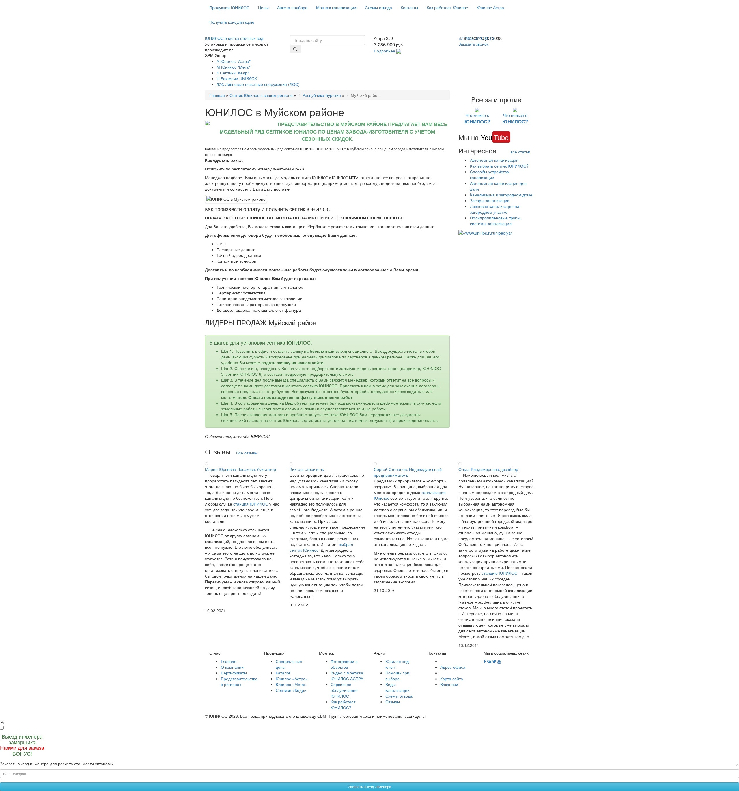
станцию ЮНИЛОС (499, 573)
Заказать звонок (473, 44)
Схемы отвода (378, 7)
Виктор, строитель (307, 469)
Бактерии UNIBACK (237, 78)
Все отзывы (247, 453)
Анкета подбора (292, 7)
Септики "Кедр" (233, 73)
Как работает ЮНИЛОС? (343, 704)
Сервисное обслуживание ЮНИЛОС (344, 690)
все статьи (520, 152)
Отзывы (392, 701)
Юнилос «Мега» (291, 684)
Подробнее (384, 51)
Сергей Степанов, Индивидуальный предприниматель (408, 472)
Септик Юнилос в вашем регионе (261, 95)
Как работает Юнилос (447, 7)
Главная (217, 95)
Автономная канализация (494, 160)
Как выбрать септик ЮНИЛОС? (499, 166)
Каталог (283, 673)
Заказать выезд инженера (369, 786)
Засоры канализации (490, 200)
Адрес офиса (452, 667)
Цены (263, 7)
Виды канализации (397, 687)
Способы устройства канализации (489, 174)
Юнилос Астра (490, 7)
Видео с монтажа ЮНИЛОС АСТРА (347, 675)
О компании (232, 667)
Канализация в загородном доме (501, 195)
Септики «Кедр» (291, 690)
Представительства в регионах (239, 681)
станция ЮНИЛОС (250, 504)
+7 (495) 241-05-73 (476, 38)
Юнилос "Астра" (234, 61)
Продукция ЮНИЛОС (229, 7)
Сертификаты (234, 673)
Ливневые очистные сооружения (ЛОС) (258, 84)
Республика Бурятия (322, 95)
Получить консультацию (231, 22)
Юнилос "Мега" (233, 67)
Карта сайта (451, 678)
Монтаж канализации (336, 7)
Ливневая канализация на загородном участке (494, 209)
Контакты (409, 7)
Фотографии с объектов (344, 664)
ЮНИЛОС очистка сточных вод (234, 38)
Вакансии (449, 684)
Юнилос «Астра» (292, 678)
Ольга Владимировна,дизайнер (488, 469)
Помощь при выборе (397, 675)
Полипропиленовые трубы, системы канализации (495, 220)
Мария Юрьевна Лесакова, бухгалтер (240, 469)
